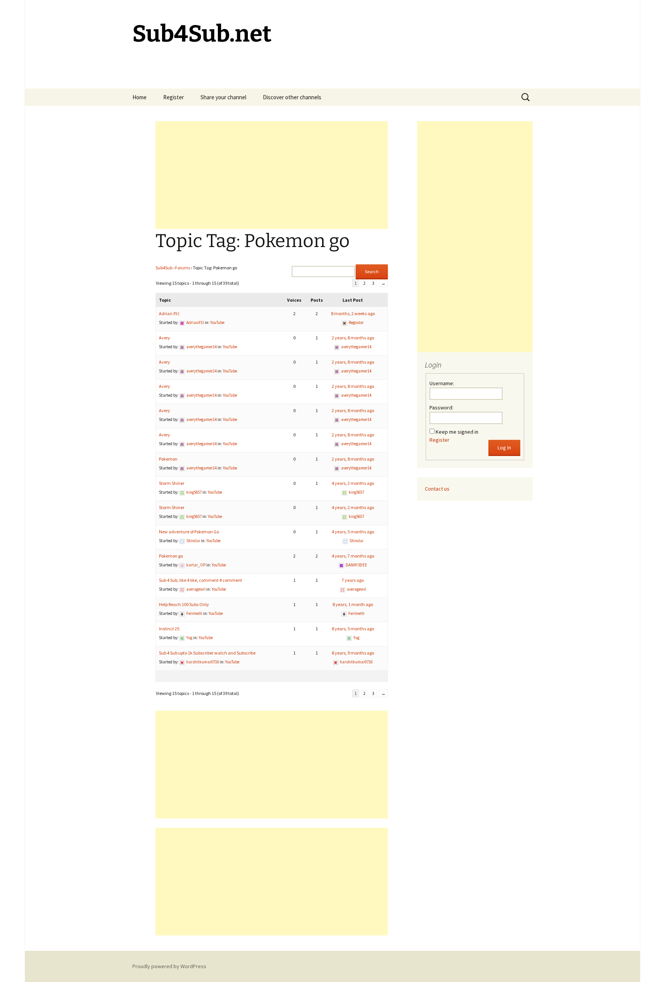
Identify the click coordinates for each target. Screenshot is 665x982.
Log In (504, 447)
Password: (441, 407)
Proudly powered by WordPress (169, 966)
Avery (164, 338)
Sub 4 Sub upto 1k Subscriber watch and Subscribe (207, 653)
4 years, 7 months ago (353, 556)
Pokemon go (171, 556)
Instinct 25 (169, 628)
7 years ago (353, 580)
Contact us (437, 488)
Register (173, 97)
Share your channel (223, 97)
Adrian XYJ (169, 313)
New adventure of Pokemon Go (189, 531)
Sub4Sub (163, 268)
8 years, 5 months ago (353, 628)
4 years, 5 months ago (353, 531)
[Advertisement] (271, 175)
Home (139, 97)
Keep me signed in (457, 431)
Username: (441, 383)
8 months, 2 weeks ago (353, 313)
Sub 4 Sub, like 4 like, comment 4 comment (200, 580)
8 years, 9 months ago (353, 653)
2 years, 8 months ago (353, 338)
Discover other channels (292, 97)
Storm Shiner (171, 483)
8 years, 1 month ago (352, 604)
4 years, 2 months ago (353, 483)
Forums (182, 268)
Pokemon (168, 459)
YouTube (217, 322)
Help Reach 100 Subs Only (184, 604)
